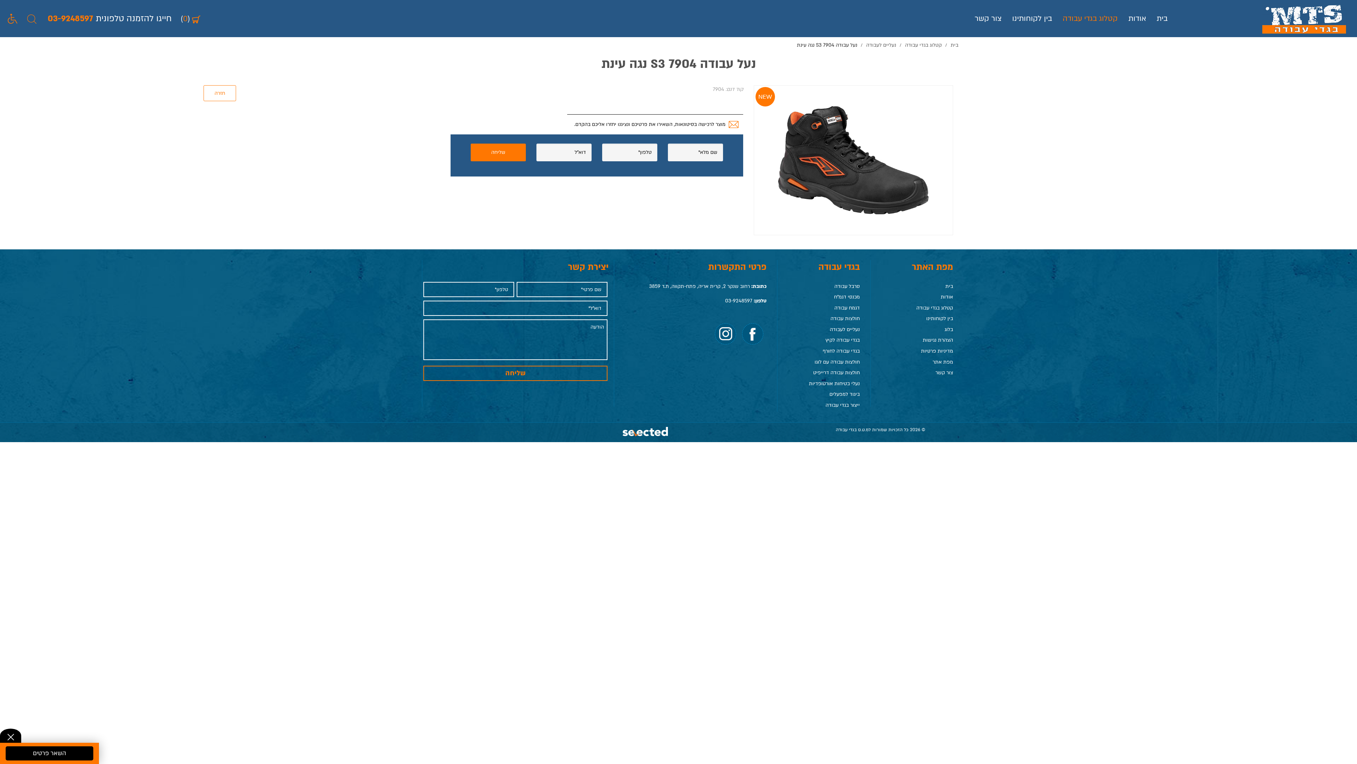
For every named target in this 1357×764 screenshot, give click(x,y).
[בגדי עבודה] (1304, 18)
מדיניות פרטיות (937, 351)
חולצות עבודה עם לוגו (837, 362)
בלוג (949, 329)
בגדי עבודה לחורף (841, 351)
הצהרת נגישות (938, 340)
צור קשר (988, 18)
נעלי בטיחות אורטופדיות (834, 383)
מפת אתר (943, 362)
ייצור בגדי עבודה (843, 405)
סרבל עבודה (847, 286)
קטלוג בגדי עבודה (1090, 18)
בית (1162, 18)
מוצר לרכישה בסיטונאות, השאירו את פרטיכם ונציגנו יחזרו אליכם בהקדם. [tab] (650, 124)
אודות (1137, 18)
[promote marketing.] (645, 432)
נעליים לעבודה (845, 329)
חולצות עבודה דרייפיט (836, 372)
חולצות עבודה (845, 318)
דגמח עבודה (847, 308)
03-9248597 (738, 300)
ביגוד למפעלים (844, 394)
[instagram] (725, 334)
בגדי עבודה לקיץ (843, 340)
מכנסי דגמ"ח (847, 297)
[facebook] (752, 334)
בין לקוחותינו (1032, 18)
